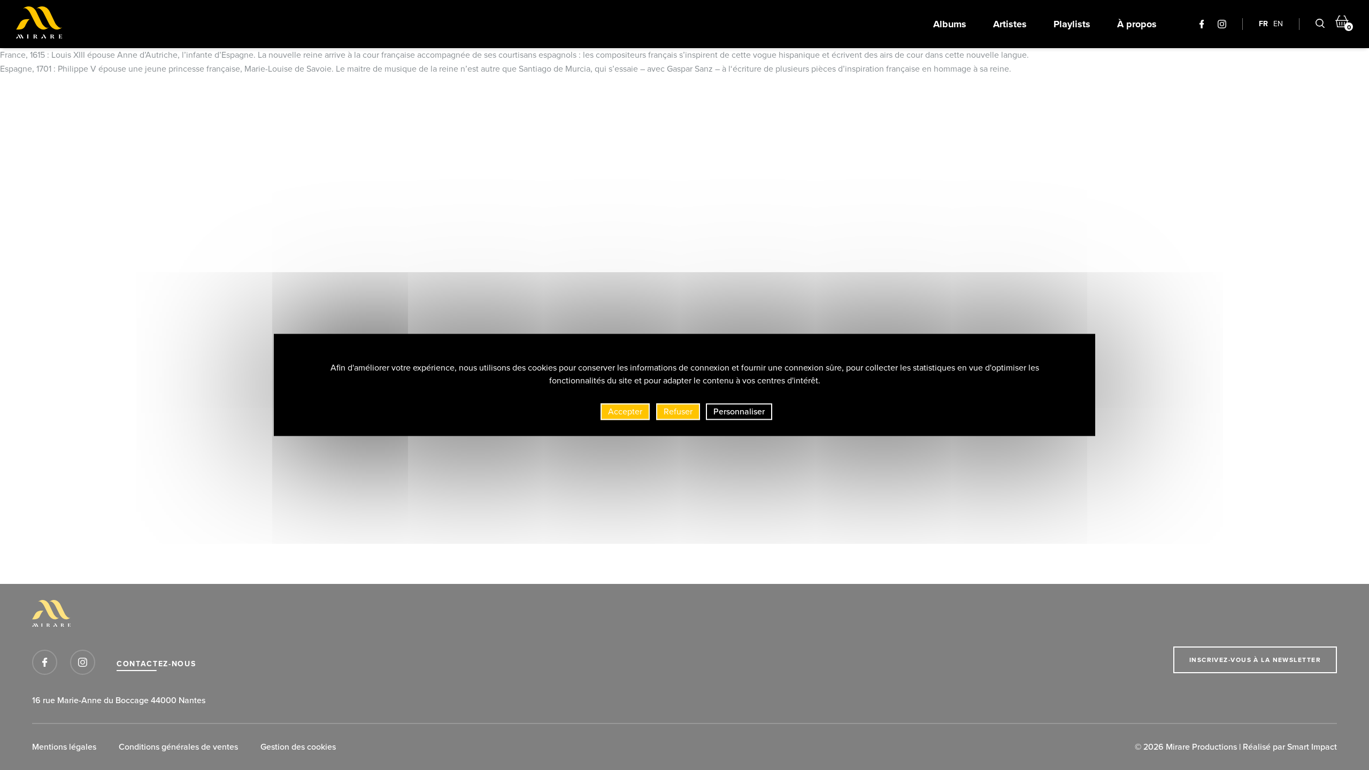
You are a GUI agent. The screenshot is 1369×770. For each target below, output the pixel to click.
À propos (1137, 24)
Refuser (678, 411)
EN (1278, 23)
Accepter (625, 411)
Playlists (1071, 24)
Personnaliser (739, 411)
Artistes (1010, 24)
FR (1263, 23)
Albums (949, 24)
